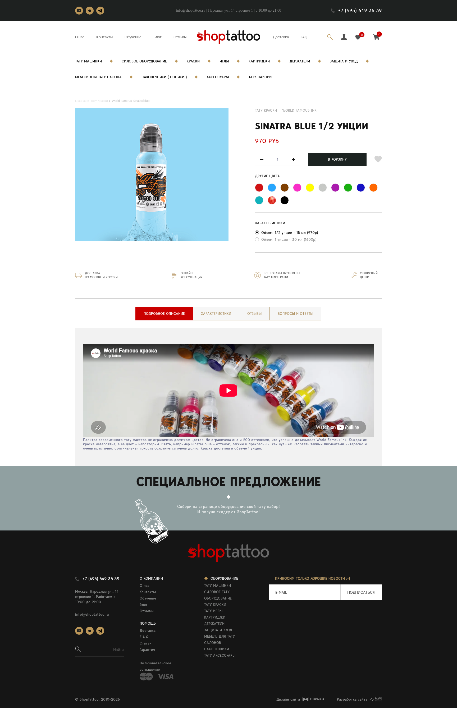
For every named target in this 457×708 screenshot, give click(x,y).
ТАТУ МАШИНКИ (217, 585)
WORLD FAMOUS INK (299, 110)
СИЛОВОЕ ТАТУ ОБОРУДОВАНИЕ (218, 595)
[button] (293, 159)
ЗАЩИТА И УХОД (218, 630)
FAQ (304, 37)
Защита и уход (344, 61)
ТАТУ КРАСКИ (215, 604)
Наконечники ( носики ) (164, 77)
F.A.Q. (145, 637)
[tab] (164, 313)
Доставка (281, 37)
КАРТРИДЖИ (214, 617)
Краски (193, 61)
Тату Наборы (260, 77)
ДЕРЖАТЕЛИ (214, 623)
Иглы (224, 61)
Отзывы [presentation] (254, 313)
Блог (157, 37)
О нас (79, 37)
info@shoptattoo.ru (190, 10)
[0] (358, 37)
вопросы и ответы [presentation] (295, 313)
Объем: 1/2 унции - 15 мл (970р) (289, 232)
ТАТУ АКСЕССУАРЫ (219, 655)
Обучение (133, 37)
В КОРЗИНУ (337, 159)
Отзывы (179, 37)
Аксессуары (218, 77)
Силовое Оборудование (144, 61)
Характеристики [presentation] (216, 313)
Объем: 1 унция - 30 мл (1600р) (288, 239)
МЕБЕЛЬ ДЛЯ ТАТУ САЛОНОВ (219, 639)
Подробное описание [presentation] (164, 313)
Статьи (146, 643)
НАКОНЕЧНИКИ (216, 649)
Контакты (104, 37)
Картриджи (259, 61)
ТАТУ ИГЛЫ (213, 611)
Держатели (300, 61)
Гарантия (147, 649)
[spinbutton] (277, 159)
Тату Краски (266, 110)
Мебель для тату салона (98, 77)
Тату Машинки (88, 61)
